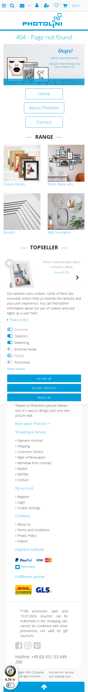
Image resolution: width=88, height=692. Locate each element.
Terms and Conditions (33, 530)
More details (16, 368)
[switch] (10, 685)
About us (24, 524)
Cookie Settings (28, 508)
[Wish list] (56, 5)
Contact (44, 122)
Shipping (23, 446)
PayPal (19, 355)
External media (25, 349)
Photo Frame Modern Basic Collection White (61, 264)
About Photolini (44, 107)
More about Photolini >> (33, 423)
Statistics (21, 336)
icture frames (15, 184)
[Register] (47, 5)
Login (21, 502)
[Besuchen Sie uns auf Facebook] (19, 647)
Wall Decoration (59, 232)
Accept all (44, 378)
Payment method (29, 440)
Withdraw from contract (34, 463)
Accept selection (44, 388)
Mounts (9, 232)
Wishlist (23, 474)
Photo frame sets (60, 184)
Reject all (44, 397)
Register (23, 496)
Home (44, 93)
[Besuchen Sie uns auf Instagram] (28, 647)
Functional (22, 362)
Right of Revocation (31, 457)
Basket (22, 468)
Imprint (22, 541)
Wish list (9, 267)
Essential (21, 329)
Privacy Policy (26, 535)
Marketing (22, 342)
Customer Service (30, 451)
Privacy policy (18, 319)
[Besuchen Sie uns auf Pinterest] (38, 647)
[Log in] (37, 5)
